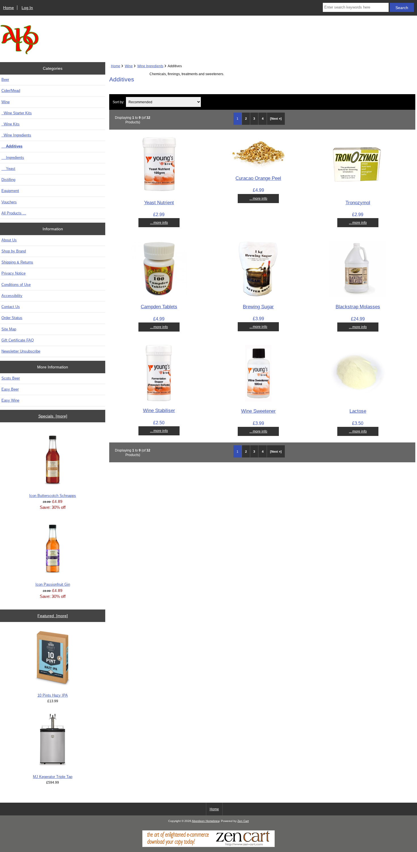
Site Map (8, 329)
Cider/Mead (10, 90)
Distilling (8, 180)
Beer (5, 79)
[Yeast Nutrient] (158, 191)
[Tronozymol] (357, 191)
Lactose (357, 411)
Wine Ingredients (150, 66)
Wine (129, 66)
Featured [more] (52, 615)
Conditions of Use (16, 284)
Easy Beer (10, 389)
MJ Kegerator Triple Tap (52, 777)
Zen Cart (243, 821)
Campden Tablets (159, 306)
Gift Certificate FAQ (17, 340)
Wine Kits (10, 124)
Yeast (8, 168)
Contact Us (10, 307)
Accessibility (11, 296)
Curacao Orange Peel (258, 178)
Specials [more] (52, 416)
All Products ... (13, 213)
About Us (9, 240)
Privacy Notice (13, 273)
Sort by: (118, 102)
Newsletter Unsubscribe (20, 351)
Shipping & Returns (17, 262)
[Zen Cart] (208, 846)
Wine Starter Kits (16, 113)
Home (8, 7)
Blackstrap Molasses (358, 306)
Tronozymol (358, 202)
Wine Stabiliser (159, 410)
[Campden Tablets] (158, 296)
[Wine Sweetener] (258, 400)
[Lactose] (357, 400)
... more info (159, 222)
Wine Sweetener (258, 411)
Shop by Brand (13, 251)
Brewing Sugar (258, 306)
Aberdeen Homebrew (205, 821)
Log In (27, 7)
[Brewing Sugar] (258, 296)
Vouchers (9, 202)
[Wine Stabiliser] (159, 400)
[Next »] (276, 118)
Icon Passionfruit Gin (52, 584)
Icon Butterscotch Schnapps (52, 496)
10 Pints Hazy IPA (52, 695)
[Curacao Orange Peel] (258, 167)
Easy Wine (10, 400)
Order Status (11, 318)
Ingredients (12, 157)
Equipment (10, 191)
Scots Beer (10, 378)
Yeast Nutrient (159, 202)
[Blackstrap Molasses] (357, 296)
